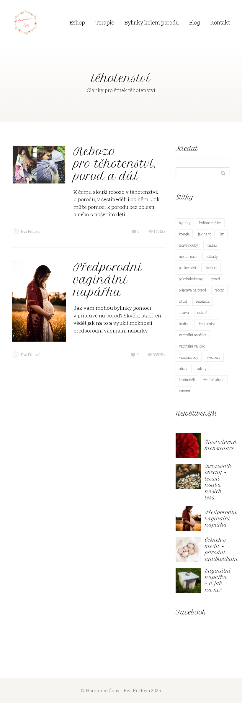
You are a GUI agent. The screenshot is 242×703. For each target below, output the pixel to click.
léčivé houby (188, 245)
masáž (212, 245)
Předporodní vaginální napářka (107, 280)
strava (184, 312)
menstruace (188, 256)
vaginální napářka (193, 334)
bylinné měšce (210, 222)
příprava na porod (192, 290)
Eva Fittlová (30, 231)
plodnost (211, 267)
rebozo (219, 290)
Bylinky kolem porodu (152, 22)
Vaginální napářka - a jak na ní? (218, 580)
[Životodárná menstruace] (188, 445)
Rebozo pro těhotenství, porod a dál (114, 164)
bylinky (185, 222)
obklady (212, 256)
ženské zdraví (213, 379)
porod (215, 278)
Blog (194, 22)
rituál (183, 301)
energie (184, 234)
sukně (202, 312)
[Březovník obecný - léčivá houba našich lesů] (188, 476)
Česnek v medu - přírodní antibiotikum (221, 549)
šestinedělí (187, 379)
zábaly (202, 368)
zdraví (183, 368)
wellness (213, 357)
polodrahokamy (191, 278)
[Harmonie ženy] (25, 23)
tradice (184, 323)
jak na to (204, 234)
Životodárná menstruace (221, 445)
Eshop (77, 22)
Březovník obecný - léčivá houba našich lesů (218, 482)
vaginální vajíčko (192, 346)
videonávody (188, 357)
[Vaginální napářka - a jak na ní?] (188, 580)
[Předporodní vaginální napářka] (188, 518)
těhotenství (206, 323)
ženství (184, 391)
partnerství (187, 267)
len (222, 234)
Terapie (104, 22)
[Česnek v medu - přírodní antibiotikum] (188, 549)
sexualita (203, 301)
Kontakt (220, 22)
